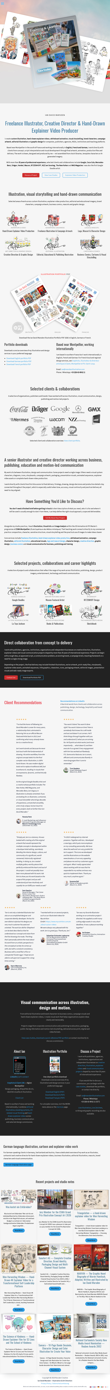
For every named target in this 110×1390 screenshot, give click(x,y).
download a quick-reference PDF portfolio (52, 1038)
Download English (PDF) (55, 1092)
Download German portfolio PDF (18, 361)
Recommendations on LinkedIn (72, 701)
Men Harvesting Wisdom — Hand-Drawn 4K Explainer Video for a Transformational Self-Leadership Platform (19, 1281)
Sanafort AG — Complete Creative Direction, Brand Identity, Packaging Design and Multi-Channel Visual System (55, 1262)
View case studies (28, 1038)
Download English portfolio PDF (18, 358)
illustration (90, 1065)
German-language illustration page (18, 1164)
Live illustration (84, 1108)
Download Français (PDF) (55, 1098)
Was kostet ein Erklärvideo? (19, 1207)
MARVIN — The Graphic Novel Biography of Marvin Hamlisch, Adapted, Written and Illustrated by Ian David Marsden (91, 1278)
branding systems (22, 1110)
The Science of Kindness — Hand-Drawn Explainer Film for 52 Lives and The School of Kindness (19, 1339)
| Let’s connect (19, 1077)
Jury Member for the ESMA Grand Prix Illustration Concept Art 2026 (55, 1213)
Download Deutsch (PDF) (55, 1095)
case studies (81, 1086)
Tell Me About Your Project (55, 518)
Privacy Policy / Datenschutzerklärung (55, 1383)
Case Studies (44, 70)
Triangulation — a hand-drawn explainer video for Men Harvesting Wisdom (91, 1216)
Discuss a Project (31, 175)
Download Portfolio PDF (32, 677)
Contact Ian (11, 677)
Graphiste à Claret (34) (15, 1083)
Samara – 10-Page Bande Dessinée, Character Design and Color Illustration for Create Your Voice (55, 1348)
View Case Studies (51, 175)
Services (60, 1107)
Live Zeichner (97, 1108)
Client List (19, 1098)
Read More (19, 1230)
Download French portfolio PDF (18, 364)
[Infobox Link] (18, 221)
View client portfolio (72, 441)
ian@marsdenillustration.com (73, 369)
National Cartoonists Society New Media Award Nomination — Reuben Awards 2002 (91, 1343)
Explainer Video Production (75, 175)
